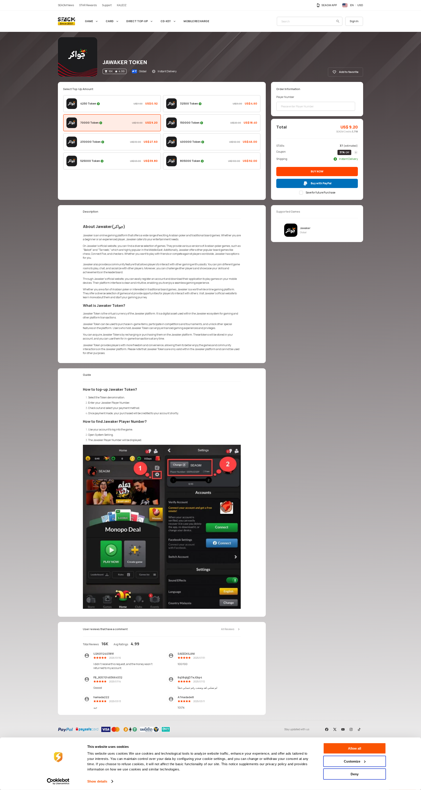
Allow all (354, 748)
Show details (97, 781)
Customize (352, 761)
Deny (355, 774)
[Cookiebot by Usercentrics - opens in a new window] (58, 781)
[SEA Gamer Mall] (66, 21)
